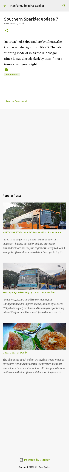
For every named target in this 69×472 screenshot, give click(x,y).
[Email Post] (6, 70)
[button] (6, 30)
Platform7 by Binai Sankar (27, 5)
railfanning (12, 74)
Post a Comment (16, 101)
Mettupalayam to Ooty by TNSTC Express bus (29, 292)
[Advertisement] (34, 148)
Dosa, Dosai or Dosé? (15, 352)
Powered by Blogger (37, 459)
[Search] (64, 5)
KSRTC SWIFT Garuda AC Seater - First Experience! (32, 232)
